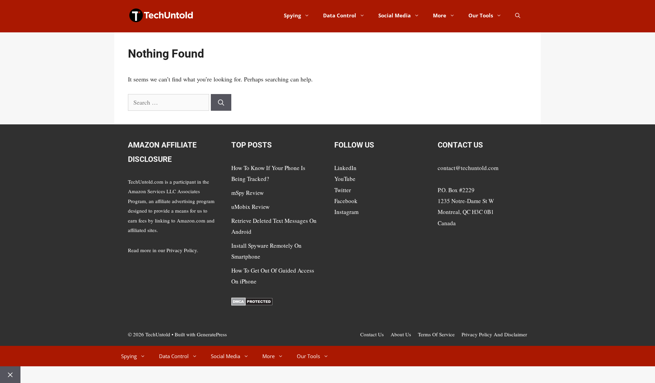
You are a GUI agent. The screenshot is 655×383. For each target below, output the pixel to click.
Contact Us (372, 334)
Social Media (394, 15)
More (439, 15)
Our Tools (480, 15)
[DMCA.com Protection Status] (252, 303)
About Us (401, 334)
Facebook (346, 201)
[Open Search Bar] (517, 15)
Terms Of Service (436, 334)
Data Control (339, 15)
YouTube (344, 179)
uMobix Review (250, 207)
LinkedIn (345, 168)
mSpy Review (247, 193)
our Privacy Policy (177, 250)
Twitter (342, 190)
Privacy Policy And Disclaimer (494, 334)
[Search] (221, 102)
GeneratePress (212, 334)
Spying (292, 15)
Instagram (346, 212)
